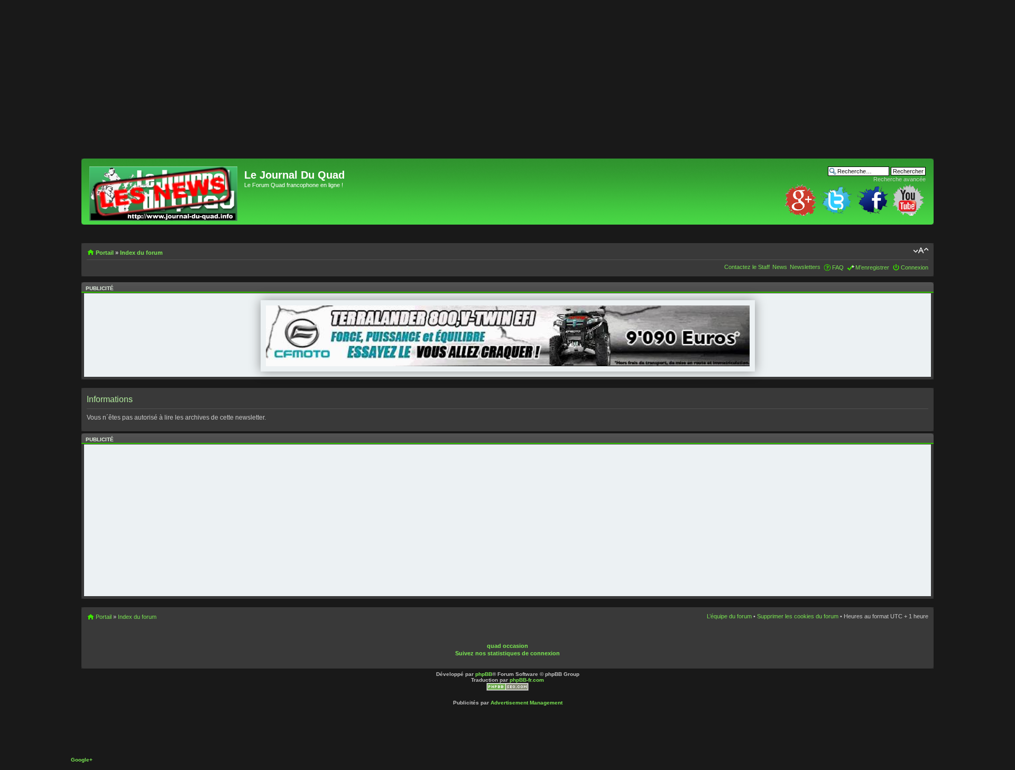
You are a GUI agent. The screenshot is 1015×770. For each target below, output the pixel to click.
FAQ (838, 267)
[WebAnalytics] (526, 638)
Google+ (82, 760)
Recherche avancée (899, 179)
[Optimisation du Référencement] (507, 689)
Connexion (914, 267)
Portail (105, 252)
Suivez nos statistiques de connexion (507, 653)
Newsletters (805, 267)
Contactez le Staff (747, 267)
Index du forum (141, 252)
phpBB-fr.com (527, 680)
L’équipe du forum (729, 616)
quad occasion (507, 646)
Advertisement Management (526, 703)
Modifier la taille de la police (920, 250)
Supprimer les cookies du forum (797, 616)
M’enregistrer (872, 267)
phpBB (483, 674)
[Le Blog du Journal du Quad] (164, 191)
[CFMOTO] (508, 364)
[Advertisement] (398, 85)
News (779, 267)
